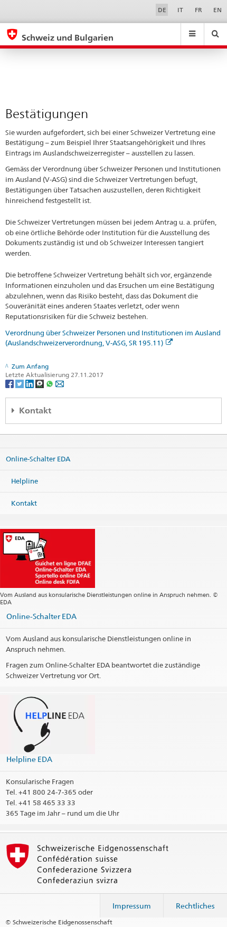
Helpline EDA (29, 759)
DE (162, 10)
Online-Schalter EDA (38, 459)
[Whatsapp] (50, 383)
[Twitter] (20, 383)
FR (198, 10)
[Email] (59, 383)
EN (217, 10)
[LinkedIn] (30, 383)
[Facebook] (10, 383)
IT (180, 10)
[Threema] (40, 383)
